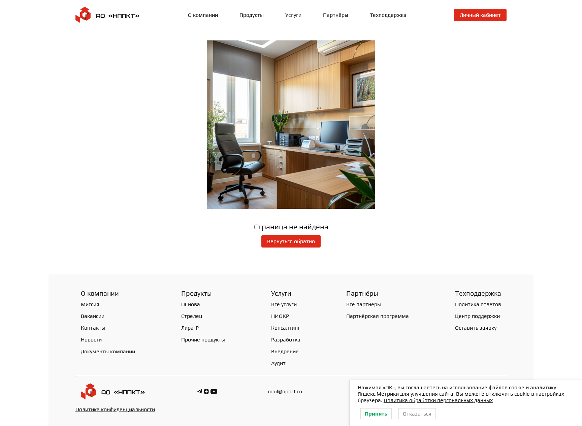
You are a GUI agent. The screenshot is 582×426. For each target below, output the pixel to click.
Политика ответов (478, 304)
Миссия (90, 304)
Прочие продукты (203, 339)
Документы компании (108, 351)
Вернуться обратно (291, 241)
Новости (91, 339)
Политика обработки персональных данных (438, 400)
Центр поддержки (477, 316)
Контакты (93, 328)
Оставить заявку (475, 328)
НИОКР (280, 316)
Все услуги (284, 304)
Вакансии (92, 316)
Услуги (293, 15)
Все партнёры (363, 304)
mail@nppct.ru (285, 391)
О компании (203, 15)
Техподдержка (388, 15)
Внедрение (285, 351)
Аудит (278, 363)
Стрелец (191, 316)
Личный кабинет (480, 15)
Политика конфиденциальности (115, 409)
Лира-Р (190, 328)
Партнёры (335, 15)
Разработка (285, 339)
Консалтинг (285, 328)
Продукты (196, 293)
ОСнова (190, 304)
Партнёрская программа (377, 316)
